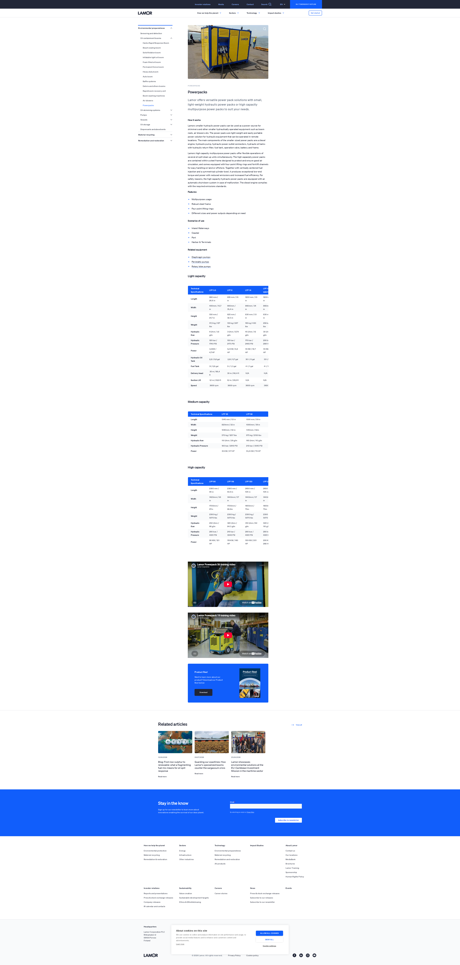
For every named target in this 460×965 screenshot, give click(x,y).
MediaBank (291, 859)
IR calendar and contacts (154, 906)
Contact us (290, 850)
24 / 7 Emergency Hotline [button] (306, 4)
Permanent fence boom (153, 67)
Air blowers (148, 100)
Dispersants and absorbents (153, 129)
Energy (182, 850)
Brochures (290, 863)
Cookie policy (252, 955)
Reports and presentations (155, 893)
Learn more (180, 944)
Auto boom (148, 76)
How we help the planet (154, 845)
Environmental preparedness (151, 28)
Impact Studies (257, 845)
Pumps (143, 115)
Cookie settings (269, 946)
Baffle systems (149, 81)
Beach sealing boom (152, 48)
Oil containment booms (150, 38)
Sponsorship (291, 872)
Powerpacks (148, 105)
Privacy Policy (234, 955)
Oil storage (145, 124)
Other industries (186, 859)
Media (221, 4)
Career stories (221, 893)
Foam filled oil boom (152, 62)
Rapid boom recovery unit (154, 91)
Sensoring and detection (151, 33)
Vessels (143, 120)
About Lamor (291, 845)
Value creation (185, 893)
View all (299, 725)
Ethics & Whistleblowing (190, 902)
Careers (235, 4)
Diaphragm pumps (201, 257)
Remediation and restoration (151, 140)
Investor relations (151, 888)
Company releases (152, 902)
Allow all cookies (269, 933)
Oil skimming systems (150, 110)
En (281, 4)
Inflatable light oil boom (153, 57)
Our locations (291, 855)
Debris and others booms (154, 86)
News (252, 888)
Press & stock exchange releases (158, 898)
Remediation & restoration (155, 859)
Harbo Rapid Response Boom (156, 43)
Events (289, 888)
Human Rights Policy (295, 876)
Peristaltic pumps (200, 261)
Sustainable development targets (194, 898)
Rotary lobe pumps (201, 266)
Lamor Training (292, 868)
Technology (220, 845)
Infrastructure (185, 855)
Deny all (269, 940)
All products (220, 863)
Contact (250, 4)
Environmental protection (155, 850)
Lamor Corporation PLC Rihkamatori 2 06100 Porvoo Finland (154, 936)
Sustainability (185, 888)
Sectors (182, 845)
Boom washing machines (154, 96)
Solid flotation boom (152, 52)
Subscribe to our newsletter (262, 902)
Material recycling (146, 135)
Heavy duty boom (150, 72)
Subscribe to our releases (261, 898)
